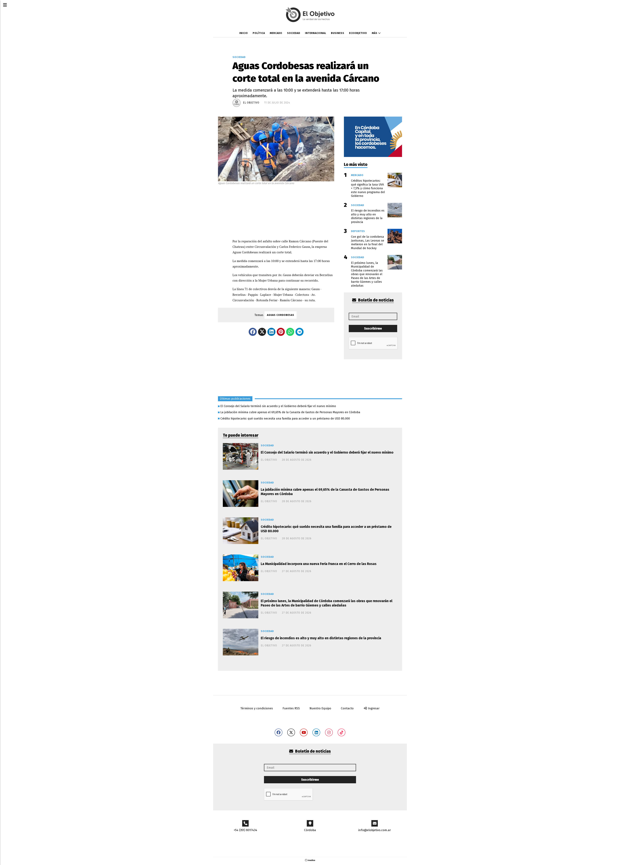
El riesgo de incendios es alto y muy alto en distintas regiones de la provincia (321, 638)
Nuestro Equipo (320, 708)
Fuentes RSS (291, 708)
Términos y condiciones (256, 708)
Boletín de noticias (375, 300)
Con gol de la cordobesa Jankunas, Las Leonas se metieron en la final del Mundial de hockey (367, 242)
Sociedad (293, 33)
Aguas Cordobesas (280, 314)
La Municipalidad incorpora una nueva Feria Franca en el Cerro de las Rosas (319, 564)
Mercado (276, 33)
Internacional (315, 33)
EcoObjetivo (358, 33)
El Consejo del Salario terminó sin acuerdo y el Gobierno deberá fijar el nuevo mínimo (278, 406)
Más (375, 33)
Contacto (347, 708)
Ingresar (373, 708)
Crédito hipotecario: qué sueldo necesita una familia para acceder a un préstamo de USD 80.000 (285, 418)
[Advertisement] (283, 211)
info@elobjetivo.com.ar (374, 830)
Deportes (358, 231)
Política (259, 33)
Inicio (243, 33)
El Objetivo (251, 102)
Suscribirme (373, 328)
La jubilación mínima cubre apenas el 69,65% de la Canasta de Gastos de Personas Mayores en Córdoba (290, 412)
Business (337, 33)
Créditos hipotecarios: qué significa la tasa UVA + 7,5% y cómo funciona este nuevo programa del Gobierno (368, 188)
